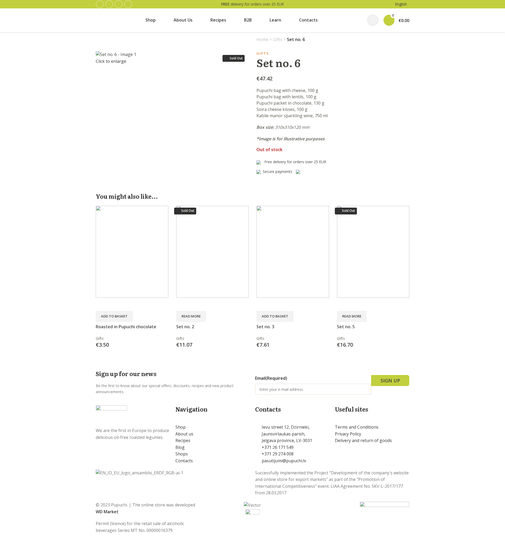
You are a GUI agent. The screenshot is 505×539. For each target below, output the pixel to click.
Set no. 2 (185, 327)
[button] (114, 316)
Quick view (102, 304)
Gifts (278, 39)
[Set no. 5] (373, 251)
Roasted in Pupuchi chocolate (126, 327)
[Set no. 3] (292, 251)
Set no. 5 (346, 327)
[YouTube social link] (119, 4)
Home (262, 39)
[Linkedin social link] (128, 4)
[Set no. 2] (212, 251)
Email (271, 378)
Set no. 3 (265, 327)
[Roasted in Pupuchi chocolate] (132, 251)
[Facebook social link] (100, 4)
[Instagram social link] (109, 4)
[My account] (373, 20)
